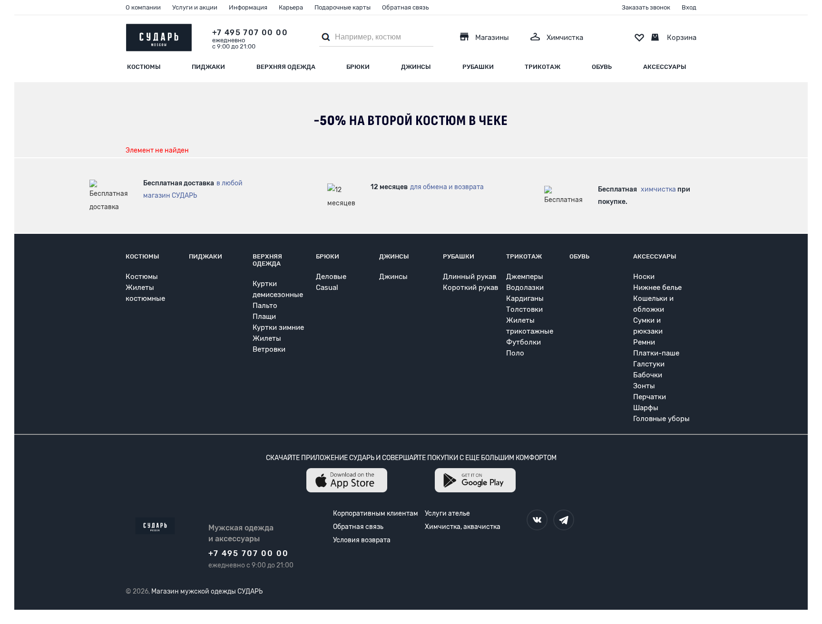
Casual (327, 287)
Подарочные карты (342, 7)
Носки (644, 276)
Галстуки (649, 364)
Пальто (265, 305)
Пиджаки (208, 66)
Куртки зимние (278, 327)
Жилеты (267, 338)
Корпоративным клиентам (375, 513)
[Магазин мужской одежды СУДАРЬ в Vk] (537, 519)
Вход (689, 7)
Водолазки (525, 287)
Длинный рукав (469, 276)
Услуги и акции (194, 7)
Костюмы (144, 66)
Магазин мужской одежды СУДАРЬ (207, 591)
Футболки (523, 342)
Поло (515, 353)
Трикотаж (542, 66)
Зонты (644, 386)
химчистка (658, 189)
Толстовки (524, 309)
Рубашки (478, 66)
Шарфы (645, 407)
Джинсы (416, 66)
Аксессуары (664, 66)
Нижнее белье (657, 287)
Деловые (331, 276)
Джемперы (524, 276)
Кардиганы (525, 298)
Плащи (264, 316)
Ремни (644, 342)
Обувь (602, 66)
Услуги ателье (447, 513)
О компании (143, 7)
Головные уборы (661, 418)
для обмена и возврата (447, 187)
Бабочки (647, 375)
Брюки (358, 66)
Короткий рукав (470, 287)
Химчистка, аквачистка (462, 527)
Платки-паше (656, 353)
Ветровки (269, 349)
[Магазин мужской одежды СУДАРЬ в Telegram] (563, 519)
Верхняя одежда (285, 66)
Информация (248, 7)
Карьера (291, 7)
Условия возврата (362, 540)
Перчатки (649, 397)
